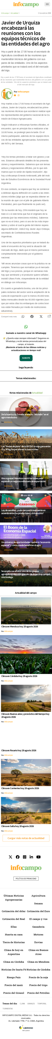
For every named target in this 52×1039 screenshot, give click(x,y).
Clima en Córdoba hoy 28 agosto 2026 (19, 676)
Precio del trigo (38, 985)
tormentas (8, 1008)
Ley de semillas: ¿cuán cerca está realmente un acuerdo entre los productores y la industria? (23, 512)
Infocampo (5, 13)
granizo (31, 1003)
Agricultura (38, 895)
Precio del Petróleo (38, 992)
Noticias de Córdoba (38, 969)
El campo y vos (38, 918)
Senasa (38, 903)
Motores (38, 934)
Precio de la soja (38, 977)
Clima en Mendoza (38, 961)
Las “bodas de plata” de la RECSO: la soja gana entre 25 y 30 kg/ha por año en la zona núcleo (25, 448)
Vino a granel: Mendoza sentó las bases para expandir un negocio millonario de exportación (23, 480)
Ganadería (38, 926)
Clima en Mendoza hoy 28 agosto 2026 (19, 626)
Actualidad (14, 13)
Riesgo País (14, 977)
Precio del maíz (14, 985)
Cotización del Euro (38, 911)
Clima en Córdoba (13, 961)
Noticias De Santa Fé (13, 969)
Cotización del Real (13, 918)
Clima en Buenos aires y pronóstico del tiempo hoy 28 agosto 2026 (25, 715)
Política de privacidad (26, 878)
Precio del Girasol (13, 992)
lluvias (38, 942)
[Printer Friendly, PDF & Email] (49, 317)
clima (22, 1003)
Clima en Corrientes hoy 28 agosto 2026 (20, 788)
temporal (41, 1003)
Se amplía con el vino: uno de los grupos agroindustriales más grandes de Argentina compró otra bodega (25, 574)
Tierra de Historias (14, 942)
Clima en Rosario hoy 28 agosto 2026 (18, 750)
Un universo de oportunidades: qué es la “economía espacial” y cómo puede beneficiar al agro (25, 544)
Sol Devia (8, 422)
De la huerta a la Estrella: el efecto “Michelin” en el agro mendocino (24, 416)
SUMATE (26, 358)
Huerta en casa (13, 934)
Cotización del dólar (13, 911)
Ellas (14, 926)
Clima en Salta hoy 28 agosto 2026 (17, 826)
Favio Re (8, 518)
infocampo (8, 454)
